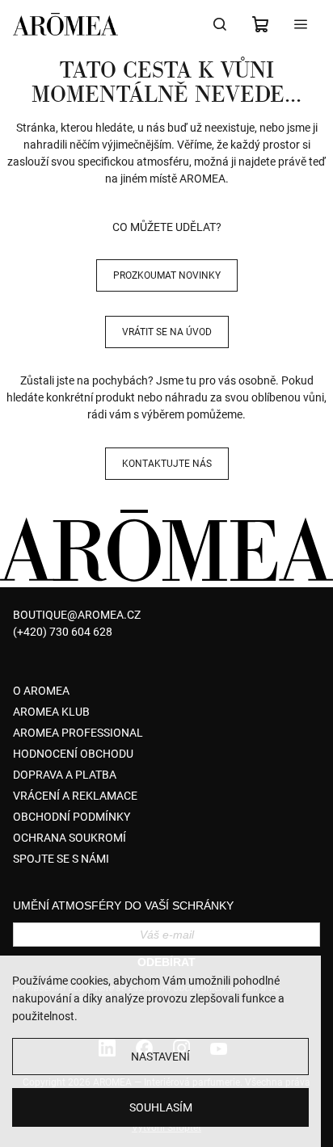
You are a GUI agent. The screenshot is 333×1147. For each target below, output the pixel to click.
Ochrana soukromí (69, 837)
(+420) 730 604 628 (62, 631)
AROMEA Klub (51, 711)
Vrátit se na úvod (167, 332)
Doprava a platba (64, 774)
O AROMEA (41, 690)
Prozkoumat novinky (167, 275)
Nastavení (160, 1056)
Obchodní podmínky (71, 816)
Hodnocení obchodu (73, 753)
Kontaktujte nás (167, 463)
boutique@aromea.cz (77, 614)
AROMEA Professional (78, 732)
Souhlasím (160, 1107)
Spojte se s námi (61, 858)
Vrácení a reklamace (75, 795)
